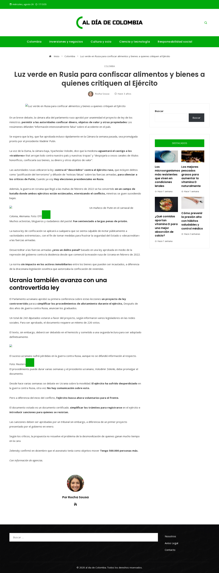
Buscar (159, 111)
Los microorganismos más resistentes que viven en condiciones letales (167, 176)
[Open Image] (46, 214)
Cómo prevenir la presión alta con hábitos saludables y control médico (192, 220)
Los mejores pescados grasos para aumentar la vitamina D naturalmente (191, 176)
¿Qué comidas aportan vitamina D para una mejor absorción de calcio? (166, 226)
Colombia (109, 66)
